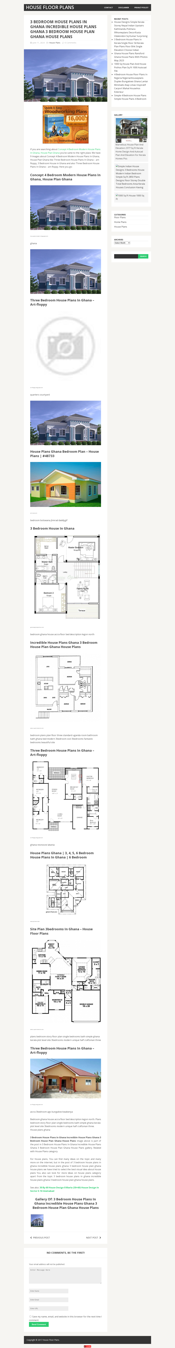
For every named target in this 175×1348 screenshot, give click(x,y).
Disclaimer (123, 7)
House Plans (54, 42)
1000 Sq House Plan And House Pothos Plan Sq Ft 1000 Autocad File (130, 67)
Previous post (41, 1237)
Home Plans (120, 222)
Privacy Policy (141, 7)
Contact (108, 7)
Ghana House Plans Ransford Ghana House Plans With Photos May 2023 (131, 57)
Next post (92, 1237)
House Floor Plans (51, 1340)
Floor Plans (120, 217)
